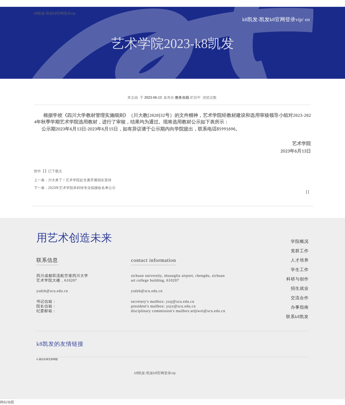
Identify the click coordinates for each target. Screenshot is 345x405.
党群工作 (300, 250)
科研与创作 (297, 279)
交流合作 (300, 297)
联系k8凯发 (297, 316)
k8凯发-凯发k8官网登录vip (54, 13)
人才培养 (300, 260)
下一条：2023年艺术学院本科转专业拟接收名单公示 (74, 188)
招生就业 (300, 288)
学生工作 (300, 269)
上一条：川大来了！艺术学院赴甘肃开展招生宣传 (72, 180)
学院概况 (300, 241)
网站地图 (7, 402)
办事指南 (300, 307)
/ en (306, 19)
